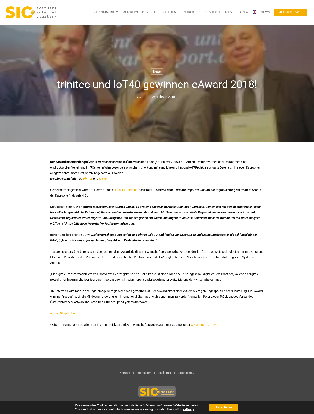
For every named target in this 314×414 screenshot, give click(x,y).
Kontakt (125, 372)
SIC (141, 96)
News (157, 71)
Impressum (143, 372)
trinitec (87, 178)
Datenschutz (186, 372)
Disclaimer (164, 372)
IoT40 (103, 178)
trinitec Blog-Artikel (63, 313)
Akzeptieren (224, 407)
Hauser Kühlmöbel (126, 190)
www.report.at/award (205, 324)
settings (188, 409)
